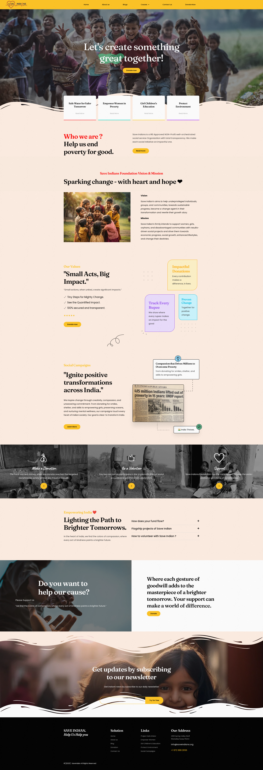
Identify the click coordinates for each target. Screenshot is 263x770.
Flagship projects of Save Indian (152, 528)
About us (106, 4)
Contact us (167, 4)
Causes (144, 4)
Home (86, 4)
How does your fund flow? (148, 521)
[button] (145, 4)
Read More (80, 113)
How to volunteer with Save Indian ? (154, 536)
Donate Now (190, 4)
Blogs (125, 4)
